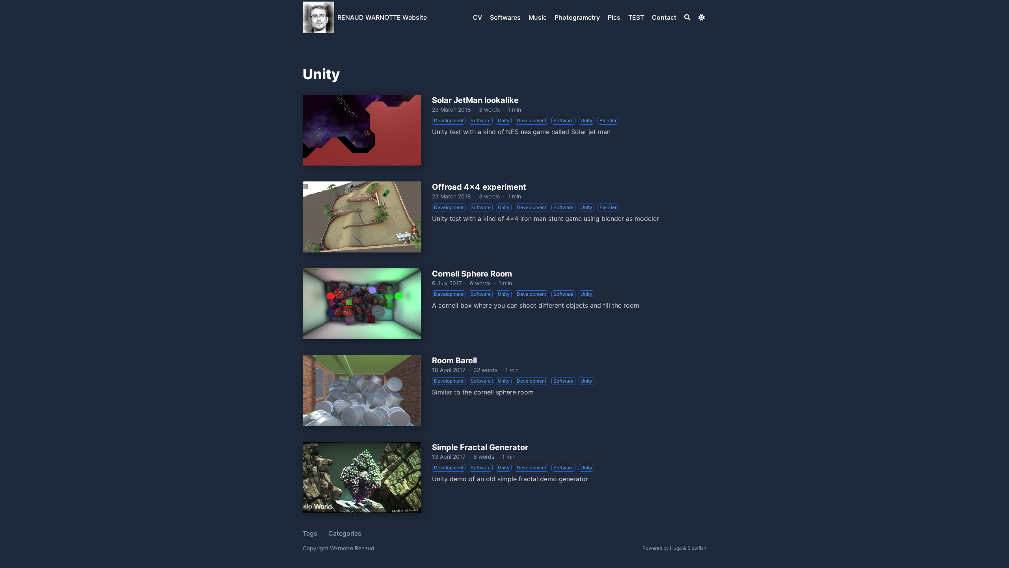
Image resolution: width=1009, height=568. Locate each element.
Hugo (676, 548)
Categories (344, 533)
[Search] (687, 17)
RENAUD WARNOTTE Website (382, 17)
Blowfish (696, 548)
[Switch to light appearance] (701, 17)
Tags (310, 533)
